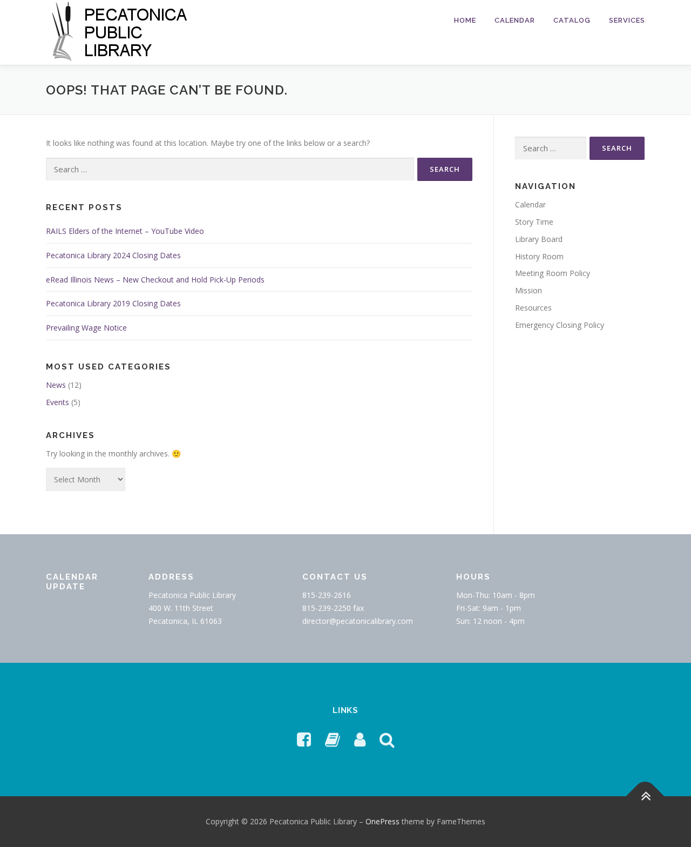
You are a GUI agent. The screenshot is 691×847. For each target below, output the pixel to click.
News (56, 385)
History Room (539, 256)
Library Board (539, 239)
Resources (533, 307)
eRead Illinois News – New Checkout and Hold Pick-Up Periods (155, 279)
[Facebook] (304, 739)
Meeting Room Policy (552, 273)
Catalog (572, 20)
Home (465, 20)
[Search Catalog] (387, 739)
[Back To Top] (645, 796)
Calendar (514, 20)
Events (57, 402)
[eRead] (332, 739)
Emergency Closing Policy (559, 325)
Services (627, 20)
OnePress (382, 821)
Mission (528, 290)
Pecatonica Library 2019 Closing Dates (113, 303)
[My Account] (359, 739)
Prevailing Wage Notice (86, 327)
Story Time (534, 222)
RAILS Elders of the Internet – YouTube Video (125, 231)
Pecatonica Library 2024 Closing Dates (113, 255)
